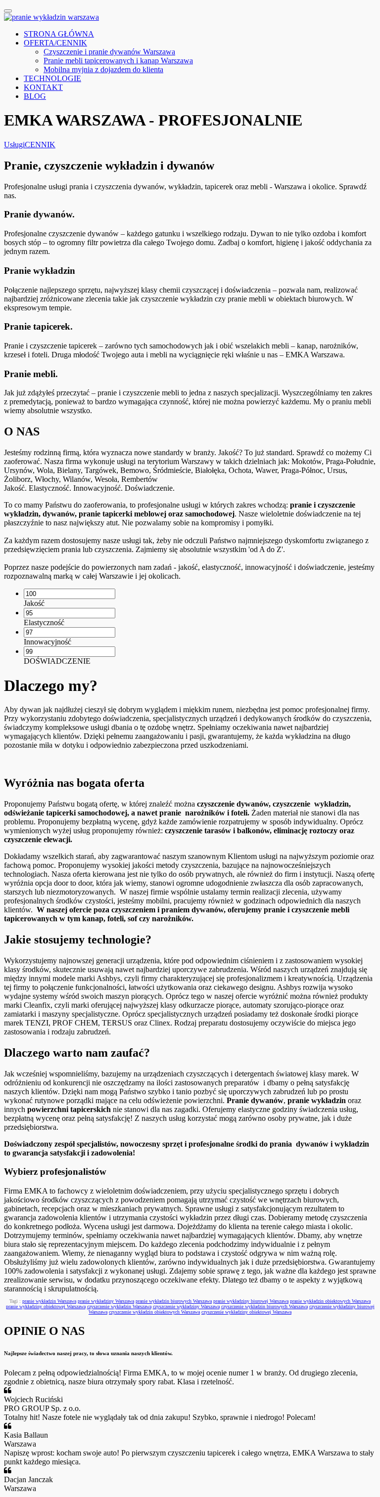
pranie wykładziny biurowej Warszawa (250, 1301)
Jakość (34, 603)
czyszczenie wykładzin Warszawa (119, 1306)
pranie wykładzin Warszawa (49, 1301)
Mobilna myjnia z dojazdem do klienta (103, 69)
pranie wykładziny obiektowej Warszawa (46, 1306)
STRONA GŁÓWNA (59, 34)
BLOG (35, 96)
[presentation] (69, 594)
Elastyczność (44, 622)
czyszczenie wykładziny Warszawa (186, 1306)
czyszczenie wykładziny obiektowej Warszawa (246, 1312)
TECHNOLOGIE (52, 78)
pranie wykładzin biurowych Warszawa (174, 1301)
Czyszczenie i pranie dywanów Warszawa (109, 51)
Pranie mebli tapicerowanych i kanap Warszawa (118, 60)
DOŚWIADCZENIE (57, 661)
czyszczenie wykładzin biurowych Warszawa (264, 1306)
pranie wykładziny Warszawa (106, 1301)
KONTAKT (43, 87)
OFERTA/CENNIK (55, 43)
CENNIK (40, 144)
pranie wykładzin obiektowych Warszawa (330, 1301)
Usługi (14, 144)
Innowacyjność (47, 642)
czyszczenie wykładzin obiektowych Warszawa (154, 1312)
